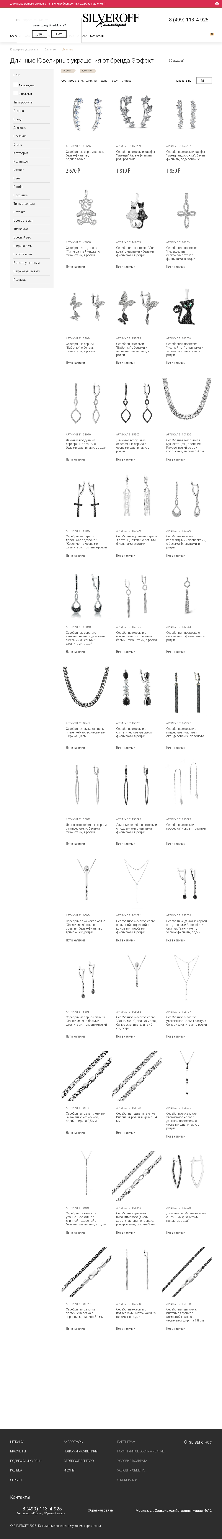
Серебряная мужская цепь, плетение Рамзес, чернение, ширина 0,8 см (85, 732)
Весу (115, 80)
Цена (104, 80)
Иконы (69, 1470)
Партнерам (126, 1442)
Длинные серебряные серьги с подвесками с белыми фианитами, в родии (86, 828)
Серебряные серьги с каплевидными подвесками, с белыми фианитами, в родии (186, 542)
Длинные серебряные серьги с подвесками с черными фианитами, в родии (136, 828)
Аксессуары (73, 1442)
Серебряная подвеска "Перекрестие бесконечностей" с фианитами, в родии (182, 253)
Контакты (97, 35)
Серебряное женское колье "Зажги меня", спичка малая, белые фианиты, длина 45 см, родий (136, 1022)
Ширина (91, 80)
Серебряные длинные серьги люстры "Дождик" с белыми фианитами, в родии (136, 540)
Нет (59, 34)
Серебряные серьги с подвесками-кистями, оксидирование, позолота (185, 732)
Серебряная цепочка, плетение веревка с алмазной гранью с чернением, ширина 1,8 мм (185, 1315)
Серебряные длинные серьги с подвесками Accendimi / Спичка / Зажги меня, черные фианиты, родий (186, 926)
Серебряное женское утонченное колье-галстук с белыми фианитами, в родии (186, 1020)
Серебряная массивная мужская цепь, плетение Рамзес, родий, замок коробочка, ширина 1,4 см (185, 445)
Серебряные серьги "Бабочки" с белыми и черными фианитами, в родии (132, 349)
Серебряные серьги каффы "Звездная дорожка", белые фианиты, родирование (185, 155)
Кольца (16, 1470)
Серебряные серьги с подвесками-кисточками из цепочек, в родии (136, 1313)
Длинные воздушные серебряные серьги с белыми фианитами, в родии (86, 443)
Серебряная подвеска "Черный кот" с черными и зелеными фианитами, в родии (184, 349)
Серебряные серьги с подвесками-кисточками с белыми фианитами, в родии (136, 636)
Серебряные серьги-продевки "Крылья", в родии (186, 826)
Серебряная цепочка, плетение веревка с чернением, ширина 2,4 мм (84, 1313)
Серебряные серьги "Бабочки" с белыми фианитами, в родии (80, 347)
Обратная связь (100, 1510)
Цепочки (17, 1442)
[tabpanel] (86, 114)
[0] (208, 35)
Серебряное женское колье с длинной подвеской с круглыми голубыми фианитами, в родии (135, 926)
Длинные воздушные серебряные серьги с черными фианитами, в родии (132, 445)
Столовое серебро (79, 1461)
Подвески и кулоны (26, 1461)
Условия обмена (131, 1470)
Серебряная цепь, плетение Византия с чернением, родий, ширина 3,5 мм (85, 1117)
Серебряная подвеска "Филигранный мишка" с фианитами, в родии (83, 251)
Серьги (16, 1480)
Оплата (82, 35)
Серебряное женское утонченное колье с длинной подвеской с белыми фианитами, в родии (86, 1219)
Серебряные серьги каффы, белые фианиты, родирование (85, 155)
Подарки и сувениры (81, 1451)
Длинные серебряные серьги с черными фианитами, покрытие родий (186, 1217)
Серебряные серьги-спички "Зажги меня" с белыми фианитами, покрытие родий (86, 1020)
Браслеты (18, 1451)
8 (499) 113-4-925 (42, 1509)
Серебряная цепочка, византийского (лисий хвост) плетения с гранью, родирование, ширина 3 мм (135, 1219)
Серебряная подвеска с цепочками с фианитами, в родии (185, 636)
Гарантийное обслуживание (141, 1451)
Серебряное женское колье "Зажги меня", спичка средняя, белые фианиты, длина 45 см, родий (85, 926)
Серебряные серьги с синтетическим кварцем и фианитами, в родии (134, 732)
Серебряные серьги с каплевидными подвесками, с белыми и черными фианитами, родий (86, 638)
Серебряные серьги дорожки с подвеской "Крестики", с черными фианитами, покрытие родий (86, 542)
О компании (127, 1480)
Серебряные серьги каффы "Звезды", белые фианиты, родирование (135, 155)
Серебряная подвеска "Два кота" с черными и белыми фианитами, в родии (135, 251)
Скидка (127, 80)
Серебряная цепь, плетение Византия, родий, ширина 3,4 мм (136, 1117)
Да (39, 34)
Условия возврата (132, 1461)
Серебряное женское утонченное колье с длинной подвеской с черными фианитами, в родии (182, 1121)
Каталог (16, 35)
